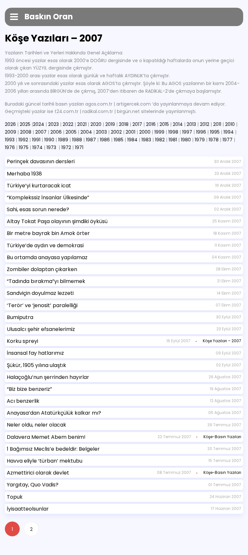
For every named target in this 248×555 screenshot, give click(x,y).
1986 (105, 139)
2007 (40, 132)
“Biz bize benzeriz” (29, 389)
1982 (160, 139)
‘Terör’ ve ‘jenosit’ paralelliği (42, 305)
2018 (124, 124)
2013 (191, 124)
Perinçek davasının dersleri (41, 161)
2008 (25, 132)
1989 (63, 139)
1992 (23, 139)
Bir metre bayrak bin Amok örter (48, 233)
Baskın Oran (49, 16)
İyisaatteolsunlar (28, 509)
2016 (151, 124)
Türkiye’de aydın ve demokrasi (45, 245)
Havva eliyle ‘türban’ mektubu (44, 461)
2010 (230, 124)
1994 (228, 132)
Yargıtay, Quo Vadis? (32, 484)
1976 (10, 147)
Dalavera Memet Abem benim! (46, 437)
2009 (10, 132)
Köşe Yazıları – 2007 (222, 340)
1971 (79, 147)
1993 (10, 139)
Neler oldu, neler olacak (36, 424)
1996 (201, 132)
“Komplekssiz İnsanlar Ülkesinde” (48, 197)
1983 (146, 139)
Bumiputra (20, 317)
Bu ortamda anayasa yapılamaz (47, 257)
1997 (187, 132)
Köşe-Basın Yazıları (222, 436)
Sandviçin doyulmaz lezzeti (40, 293)
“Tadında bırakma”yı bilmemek (46, 281)
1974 (37, 147)
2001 (130, 132)
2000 (144, 132)
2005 (71, 132)
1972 (66, 147)
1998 (173, 132)
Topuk (15, 497)
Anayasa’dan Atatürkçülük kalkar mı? (54, 413)
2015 (164, 124)
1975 (23, 147)
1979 (200, 139)
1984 (132, 139)
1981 (173, 139)
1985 (118, 139)
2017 (137, 124)
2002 (116, 132)
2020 (95, 124)
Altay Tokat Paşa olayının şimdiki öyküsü (57, 221)
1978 (214, 139)
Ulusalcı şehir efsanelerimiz (41, 329)
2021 (82, 124)
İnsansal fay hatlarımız (35, 353)
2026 (10, 124)
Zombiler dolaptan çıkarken (42, 269)
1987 (91, 139)
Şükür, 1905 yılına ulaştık (36, 365)
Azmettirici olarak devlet (38, 472)
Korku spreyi (22, 341)
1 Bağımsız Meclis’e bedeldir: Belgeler (53, 449)
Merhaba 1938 (24, 173)
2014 (178, 124)
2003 (101, 132)
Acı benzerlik (23, 401)
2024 (38, 124)
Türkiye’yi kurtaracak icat (39, 185)
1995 (215, 132)
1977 (227, 139)
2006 (56, 132)
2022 (68, 124)
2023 (53, 124)
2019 (110, 124)
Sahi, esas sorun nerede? (38, 209)
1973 (51, 147)
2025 (25, 124)
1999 (159, 132)
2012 (204, 124)
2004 (86, 132)
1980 (186, 139)
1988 (77, 139)
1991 (36, 139)
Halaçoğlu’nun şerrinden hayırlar (48, 377)
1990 (49, 139)
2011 (217, 124)
